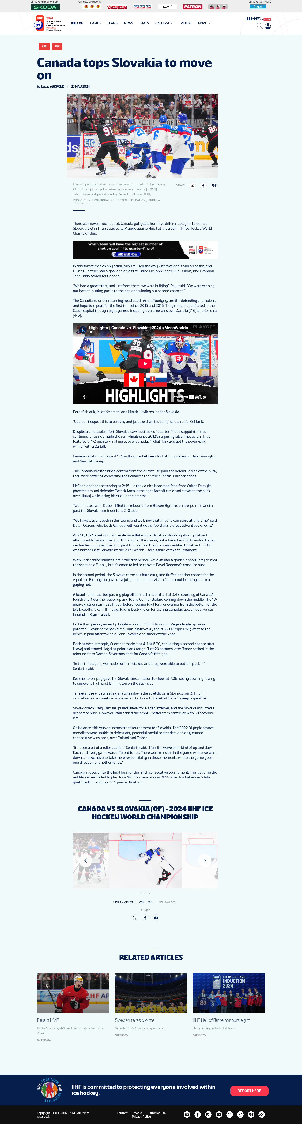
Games (95, 23)
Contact (122, 1113)
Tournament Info (85, 23)
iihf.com (77, 23)
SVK (57, 46)
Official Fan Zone (85, 23)
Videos (186, 23)
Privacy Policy (141, 1116)
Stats (144, 23)
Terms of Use (157, 1113)
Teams (112, 23)
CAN (44, 46)
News (128, 23)
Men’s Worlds (123, 902)
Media (138, 1113)
